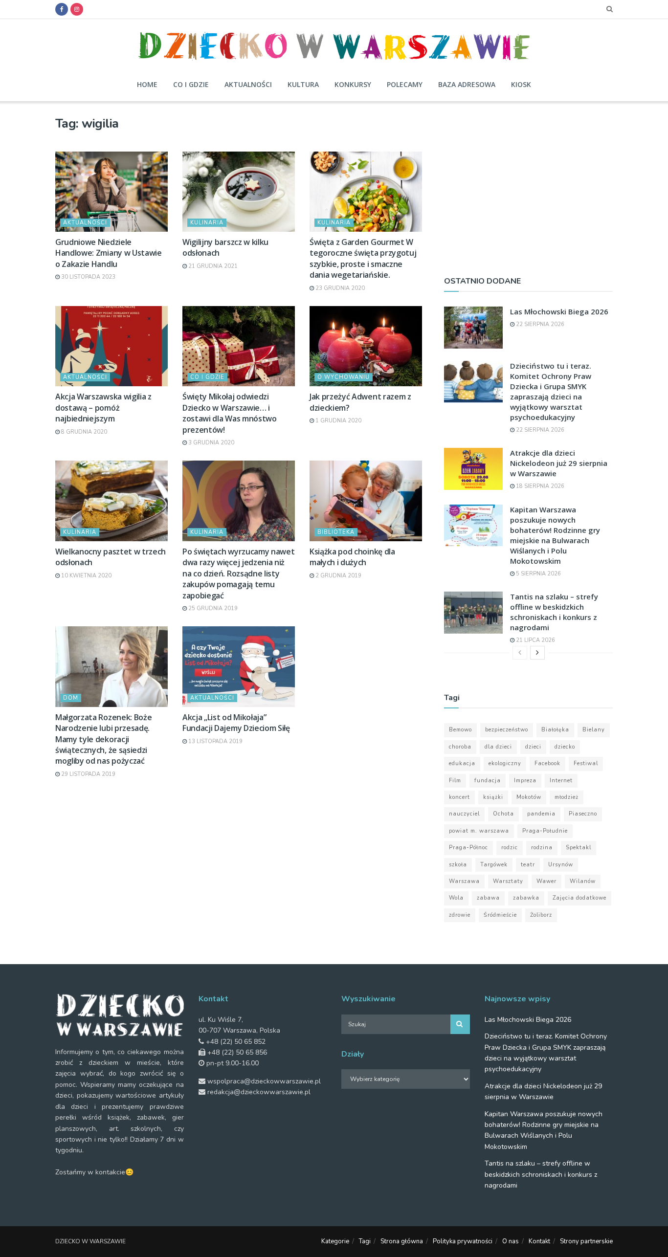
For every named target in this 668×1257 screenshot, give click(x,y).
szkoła (458, 864)
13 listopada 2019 (215, 741)
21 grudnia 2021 (212, 266)
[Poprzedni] (519, 653)
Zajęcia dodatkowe (579, 898)
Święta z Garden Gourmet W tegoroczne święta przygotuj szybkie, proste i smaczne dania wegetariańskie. (363, 258)
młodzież (567, 797)
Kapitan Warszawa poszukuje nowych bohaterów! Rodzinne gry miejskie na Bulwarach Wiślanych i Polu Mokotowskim (555, 535)
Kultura (303, 84)
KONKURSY (352, 84)
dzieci (533, 746)
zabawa (488, 898)
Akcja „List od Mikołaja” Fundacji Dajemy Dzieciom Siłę (236, 722)
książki (493, 797)
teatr (528, 864)
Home (147, 84)
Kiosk (521, 84)
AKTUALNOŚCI (85, 222)
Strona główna (401, 1241)
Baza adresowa (466, 84)
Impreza (525, 780)
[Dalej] (537, 653)
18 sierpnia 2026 (539, 486)
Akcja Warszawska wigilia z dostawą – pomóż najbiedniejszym (103, 407)
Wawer (546, 881)
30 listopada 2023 (87, 277)
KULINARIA (206, 222)
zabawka (526, 898)
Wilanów (583, 881)
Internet (561, 780)
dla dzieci (498, 746)
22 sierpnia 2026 (539, 324)
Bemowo (460, 729)
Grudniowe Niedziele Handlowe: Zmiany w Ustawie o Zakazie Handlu (108, 253)
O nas (510, 1241)
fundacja (487, 780)
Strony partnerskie (586, 1241)
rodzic (509, 847)
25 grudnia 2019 (212, 608)
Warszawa (464, 881)
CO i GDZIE (207, 377)
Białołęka (555, 729)
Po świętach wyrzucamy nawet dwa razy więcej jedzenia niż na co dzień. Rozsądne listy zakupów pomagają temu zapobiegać (238, 573)
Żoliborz (541, 915)
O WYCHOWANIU (343, 377)
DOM (70, 698)
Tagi (365, 1241)
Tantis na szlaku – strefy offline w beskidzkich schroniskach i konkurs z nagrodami (554, 612)
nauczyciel (464, 813)
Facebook (547, 763)
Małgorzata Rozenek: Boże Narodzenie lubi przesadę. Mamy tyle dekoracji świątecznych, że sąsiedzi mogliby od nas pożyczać (103, 739)
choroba (460, 746)
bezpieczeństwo (506, 729)
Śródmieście (500, 915)
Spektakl (578, 847)
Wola (456, 898)
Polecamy (405, 84)
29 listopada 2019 (87, 774)
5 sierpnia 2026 (537, 573)
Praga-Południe (545, 831)
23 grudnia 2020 (339, 288)
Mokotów (528, 797)
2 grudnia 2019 (337, 575)
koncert (459, 797)
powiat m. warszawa (479, 831)
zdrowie (459, 915)
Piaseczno (583, 813)
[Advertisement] (528, 184)
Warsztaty (508, 881)
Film (455, 780)
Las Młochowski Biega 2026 (559, 311)
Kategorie (335, 1241)
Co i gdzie (191, 84)
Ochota (503, 813)
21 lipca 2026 (534, 640)
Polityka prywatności (462, 1241)
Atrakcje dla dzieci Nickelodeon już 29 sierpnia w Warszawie (558, 463)
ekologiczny (505, 763)
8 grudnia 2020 (83, 432)
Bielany (593, 729)
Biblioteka (336, 532)
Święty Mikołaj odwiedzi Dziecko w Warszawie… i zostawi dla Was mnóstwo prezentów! (229, 413)
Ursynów (560, 864)
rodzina (542, 847)
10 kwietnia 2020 (85, 575)
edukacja (462, 763)
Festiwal (586, 763)
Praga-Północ (468, 847)
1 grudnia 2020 (337, 420)
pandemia (541, 813)
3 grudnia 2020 (210, 442)
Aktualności (248, 84)
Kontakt (539, 1241)
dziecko (565, 746)
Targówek (494, 864)
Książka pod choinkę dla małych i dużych (352, 557)
